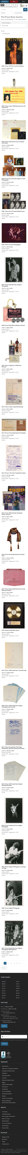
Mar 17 (17, 990)
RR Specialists (5, 1121)
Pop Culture (5, 1086)
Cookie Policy (5, 1125)
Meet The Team (6, 1118)
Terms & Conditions (6, 1123)
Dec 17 (3, 997)
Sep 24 (3, 983)
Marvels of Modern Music (8, 1080)
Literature (4, 1077)
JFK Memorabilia (6, 1075)
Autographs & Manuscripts (8, 1070)
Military (3, 1082)
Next (3, 968)
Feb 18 (17, 988)
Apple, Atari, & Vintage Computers (10, 1068)
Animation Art (5, 1066)
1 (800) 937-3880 (9, 1006)
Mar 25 (17, 993)
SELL (14, 1)
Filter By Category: (6, 22)
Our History (4, 1111)
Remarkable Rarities (7, 1093)
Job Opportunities (6, 1114)
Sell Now (4, 1026)
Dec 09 (3, 995)
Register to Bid (5, 1137)
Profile (3, 1141)
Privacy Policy (5, 1128)
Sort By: (3, 31)
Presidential (5, 1089)
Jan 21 (17, 983)
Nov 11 (3, 990)
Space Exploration (6, 1100)
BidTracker (4, 1139)
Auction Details (22, 19)
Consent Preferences (15, 1152)
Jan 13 (17, 981)
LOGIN (23, 1)
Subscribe (4, 1043)
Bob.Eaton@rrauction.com (9, 1022)
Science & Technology (7, 1098)
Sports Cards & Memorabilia (8, 1102)
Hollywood (4, 1073)
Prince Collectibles (6, 1091)
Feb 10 (17, 986)
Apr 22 (17, 997)
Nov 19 (3, 993)
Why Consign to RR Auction (8, 1116)
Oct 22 (3, 988)
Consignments (5, 1144)
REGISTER (4, 1)
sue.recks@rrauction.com (9, 1012)
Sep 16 (3, 981)
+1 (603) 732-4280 (11, 1008)
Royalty (4, 1096)
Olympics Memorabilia (7, 1084)
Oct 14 (3, 986)
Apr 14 (17, 995)
